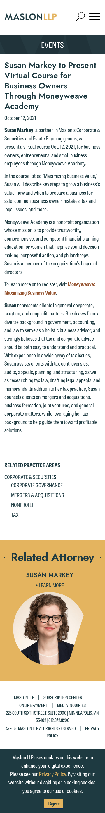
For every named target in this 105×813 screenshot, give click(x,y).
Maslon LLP (24, 697)
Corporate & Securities (30, 477)
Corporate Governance (37, 485)
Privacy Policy (52, 774)
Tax (15, 514)
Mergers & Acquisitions (37, 495)
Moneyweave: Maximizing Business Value (49, 288)
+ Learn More (49, 585)
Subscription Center (62, 697)
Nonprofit (22, 504)
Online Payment (33, 705)
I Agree (54, 803)
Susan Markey (50, 575)
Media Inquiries (71, 705)
